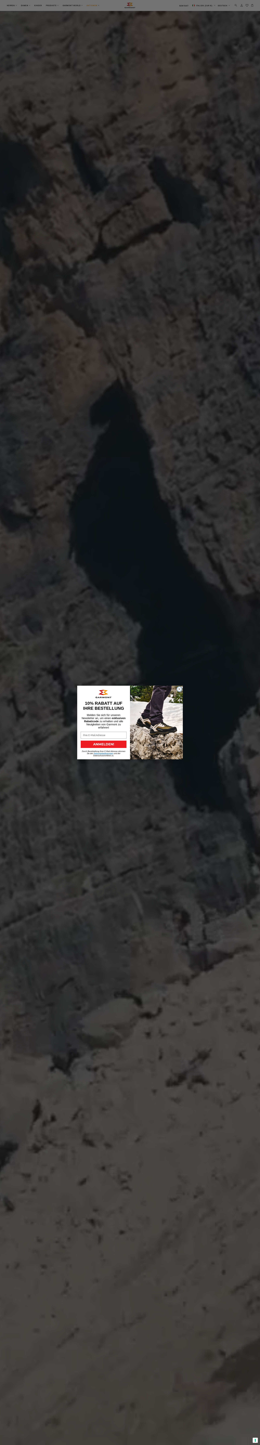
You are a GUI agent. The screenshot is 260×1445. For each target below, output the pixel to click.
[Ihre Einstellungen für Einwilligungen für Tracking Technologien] (255, 1440)
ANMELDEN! (103, 744)
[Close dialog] (179, 689)
